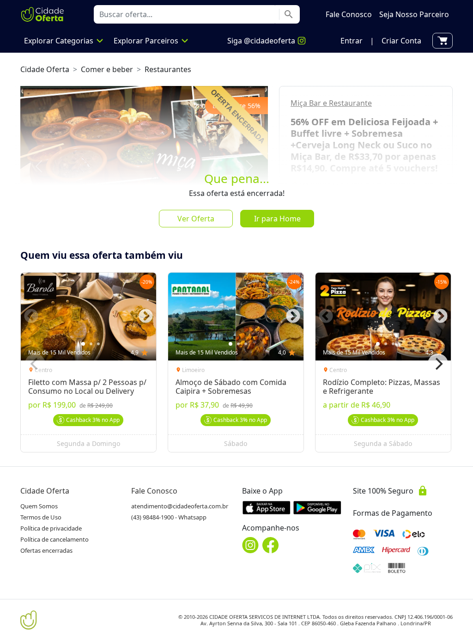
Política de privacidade (51, 528)
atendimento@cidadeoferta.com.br (179, 506)
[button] (351, 40)
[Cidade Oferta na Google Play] (317, 507)
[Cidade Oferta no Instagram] (250, 545)
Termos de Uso (40, 517)
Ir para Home (277, 219)
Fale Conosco (154, 491)
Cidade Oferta (44, 69)
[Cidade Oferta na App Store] (266, 507)
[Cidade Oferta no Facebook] (270, 545)
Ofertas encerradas (46, 550)
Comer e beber (107, 69)
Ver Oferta (195, 219)
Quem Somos (39, 506)
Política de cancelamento (54, 539)
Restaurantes (168, 69)
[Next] (438, 364)
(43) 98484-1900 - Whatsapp (168, 517)
